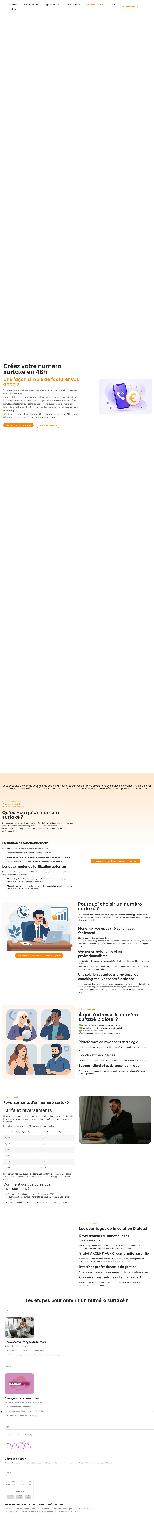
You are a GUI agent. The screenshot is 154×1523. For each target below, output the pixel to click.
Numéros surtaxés (95, 4)
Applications (50, 4)
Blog (14, 9)
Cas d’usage (72, 4)
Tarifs (113, 4)
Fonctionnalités (31, 4)
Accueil (14, 4)
